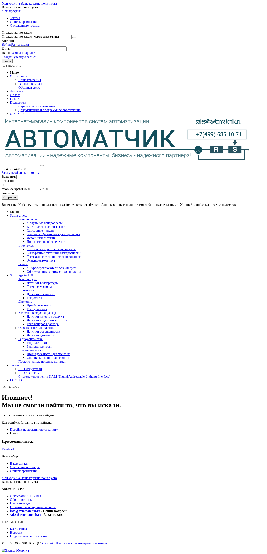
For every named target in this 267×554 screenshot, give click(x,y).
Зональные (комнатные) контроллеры (53, 234)
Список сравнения (23, 22)
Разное (23, 264)
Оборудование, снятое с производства (54, 271)
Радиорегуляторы (39, 346)
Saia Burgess (18, 215)
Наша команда (20, 503)
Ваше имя (9, 176)
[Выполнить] (74, 37)
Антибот (8, 40)
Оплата (15, 95)
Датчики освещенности (43, 331)
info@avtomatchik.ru (25, 511)
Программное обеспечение (46, 241)
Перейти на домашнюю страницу (34, 429)
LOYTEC (17, 380)
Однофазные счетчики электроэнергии (54, 253)
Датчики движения (40, 335)
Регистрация (20, 44)
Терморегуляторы (39, 286)
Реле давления (37, 309)
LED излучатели (30, 369)
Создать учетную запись (19, 57)
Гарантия (16, 98)
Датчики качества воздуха (45, 316)
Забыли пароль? (23, 53)
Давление (25, 301)
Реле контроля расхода (43, 324)
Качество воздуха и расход (37, 313)
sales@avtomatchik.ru (25, 514)
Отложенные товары (25, 25)
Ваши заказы (19, 463)
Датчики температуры (42, 283)
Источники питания (41, 238)
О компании (19, 76)
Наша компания (29, 80)
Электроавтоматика (41, 260)
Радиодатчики (37, 343)
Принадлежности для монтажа (48, 354)
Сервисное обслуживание (36, 106)
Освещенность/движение (36, 328)
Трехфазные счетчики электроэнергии (54, 256)
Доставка (16, 91)
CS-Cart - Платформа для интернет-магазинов (74, 543)
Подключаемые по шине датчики (42, 361)
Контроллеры (28, 219)
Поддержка (18, 102)
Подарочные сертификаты (29, 536)
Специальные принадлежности (49, 357)
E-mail (6, 48)
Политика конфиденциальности (33, 507)
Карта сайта (18, 528)
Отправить (10, 197)
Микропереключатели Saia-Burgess (51, 268)
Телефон (8, 180)
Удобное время (12, 189)
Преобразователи (39, 305)
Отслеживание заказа (17, 36)
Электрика (26, 245)
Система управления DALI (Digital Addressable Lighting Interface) (64, 376)
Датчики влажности (41, 294)
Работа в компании (31, 84)
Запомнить (13, 65)
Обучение (17, 113)
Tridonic (15, 365)
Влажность (26, 290)
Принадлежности (30, 350)
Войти (6, 44)
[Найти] (42, 165)
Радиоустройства (30, 339)
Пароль (7, 53)
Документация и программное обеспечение (49, 110)
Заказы (15, 18)
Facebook (8, 449)
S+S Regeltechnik (22, 275)
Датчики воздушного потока (47, 320)
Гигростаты (35, 298)
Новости (16, 532)
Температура (27, 279)
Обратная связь (29, 87)
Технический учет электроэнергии (51, 249)
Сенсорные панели (40, 230)
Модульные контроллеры (45, 223)
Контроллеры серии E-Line (46, 226)
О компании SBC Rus (25, 496)
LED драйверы (29, 372)
